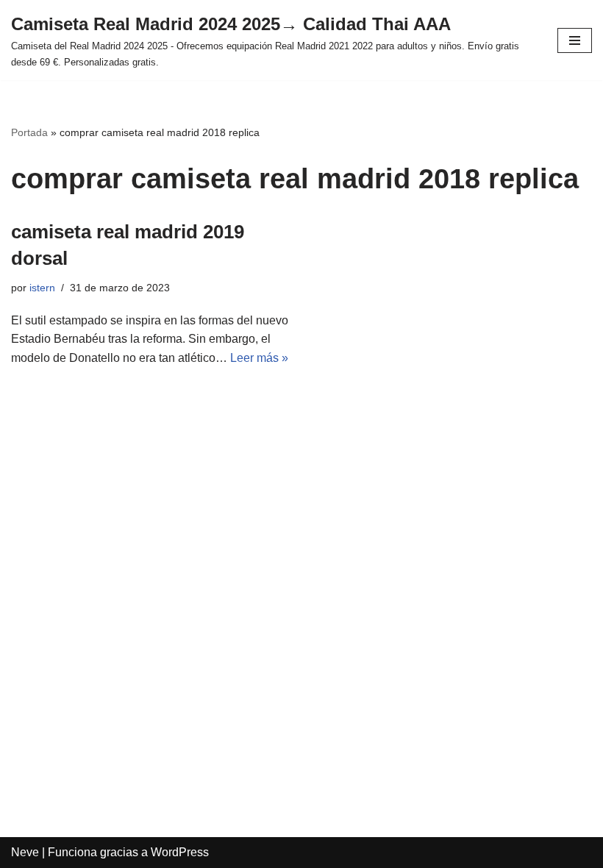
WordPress (180, 852)
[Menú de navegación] (574, 40)
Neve (25, 852)
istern (42, 288)
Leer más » (259, 358)
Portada (29, 132)
